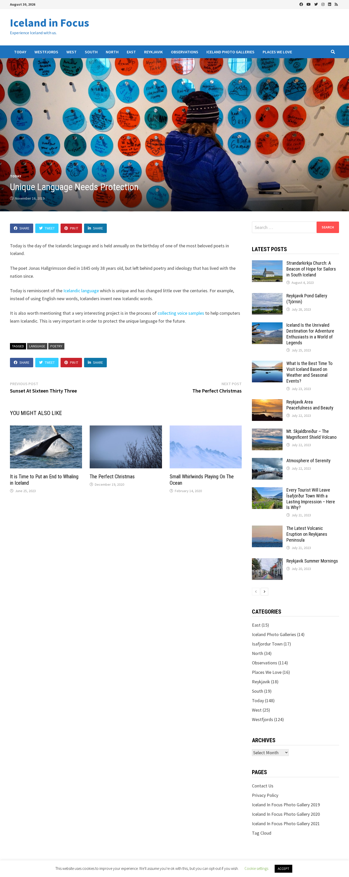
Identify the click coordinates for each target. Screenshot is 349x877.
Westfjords (46, 51)
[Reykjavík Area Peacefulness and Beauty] (267, 403)
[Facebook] (301, 4)
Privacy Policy (265, 795)
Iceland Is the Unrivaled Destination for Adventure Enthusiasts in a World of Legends (310, 333)
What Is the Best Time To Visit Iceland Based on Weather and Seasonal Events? (309, 372)
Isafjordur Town (267, 644)
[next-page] (264, 591)
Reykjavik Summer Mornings (312, 561)
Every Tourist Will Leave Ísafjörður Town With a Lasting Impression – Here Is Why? (310, 498)
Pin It (74, 228)
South (91, 51)
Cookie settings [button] (256, 868)
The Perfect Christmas (112, 476)
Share (24, 228)
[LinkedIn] (330, 4)
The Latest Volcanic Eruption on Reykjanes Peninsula (306, 534)
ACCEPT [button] (283, 869)
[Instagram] (323, 4)
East (131, 51)
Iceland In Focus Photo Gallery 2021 (286, 823)
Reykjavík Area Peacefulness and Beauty (309, 404)
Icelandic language (81, 291)
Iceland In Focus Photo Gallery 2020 (286, 814)
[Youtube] (309, 4)
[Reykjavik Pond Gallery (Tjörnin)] (267, 296)
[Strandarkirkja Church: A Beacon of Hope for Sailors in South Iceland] (267, 264)
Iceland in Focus (49, 23)
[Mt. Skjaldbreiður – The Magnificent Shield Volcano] (267, 432)
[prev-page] (256, 591)
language (37, 346)
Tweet (50, 228)
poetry (56, 346)
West (71, 51)
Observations (184, 51)
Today (20, 51)
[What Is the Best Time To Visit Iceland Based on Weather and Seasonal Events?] (267, 364)
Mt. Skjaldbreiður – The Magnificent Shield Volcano (311, 434)
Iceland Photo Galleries (230, 51)
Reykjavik (153, 51)
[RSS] (336, 4)
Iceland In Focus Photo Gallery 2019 (286, 805)
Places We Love (277, 51)
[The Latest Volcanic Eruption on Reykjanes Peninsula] (267, 529)
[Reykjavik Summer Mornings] (267, 562)
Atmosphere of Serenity (308, 460)
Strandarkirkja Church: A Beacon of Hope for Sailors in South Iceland (311, 268)
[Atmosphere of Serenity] (267, 461)
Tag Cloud (261, 833)
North (112, 51)
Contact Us (262, 786)
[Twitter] (316, 4)
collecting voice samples (181, 313)
